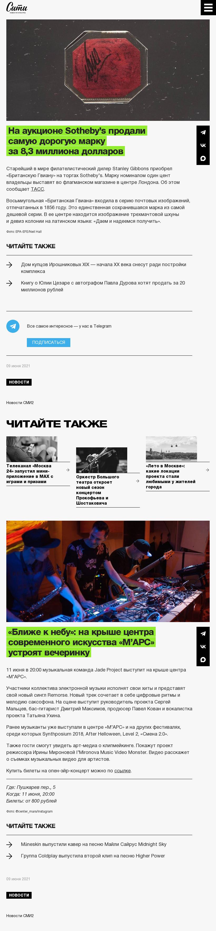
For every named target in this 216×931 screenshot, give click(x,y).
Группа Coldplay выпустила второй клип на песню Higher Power (93, 855)
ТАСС (37, 189)
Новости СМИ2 (20, 403)
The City (17, 7)
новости (19, 382)
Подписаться (48, 342)
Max (203, 158)
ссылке (122, 770)
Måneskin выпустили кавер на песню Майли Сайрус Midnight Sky (93, 844)
